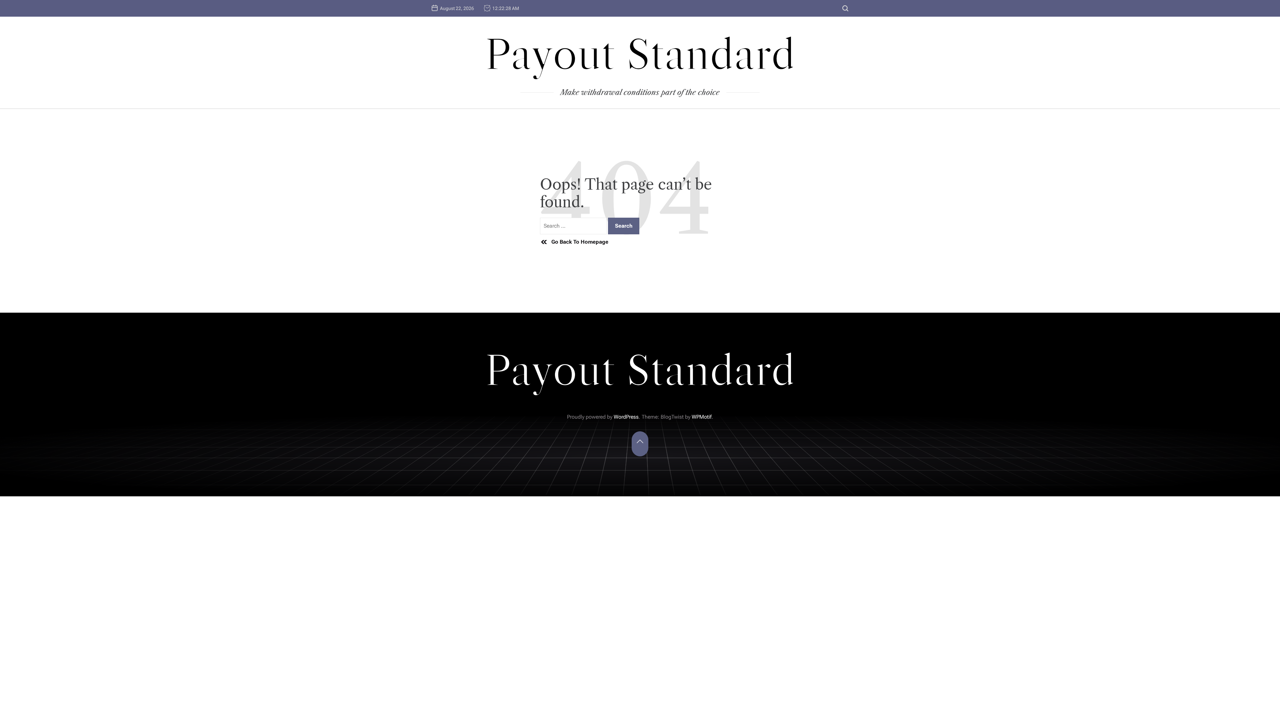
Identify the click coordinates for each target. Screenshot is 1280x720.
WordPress (626, 417)
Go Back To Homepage (579, 242)
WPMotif (702, 417)
